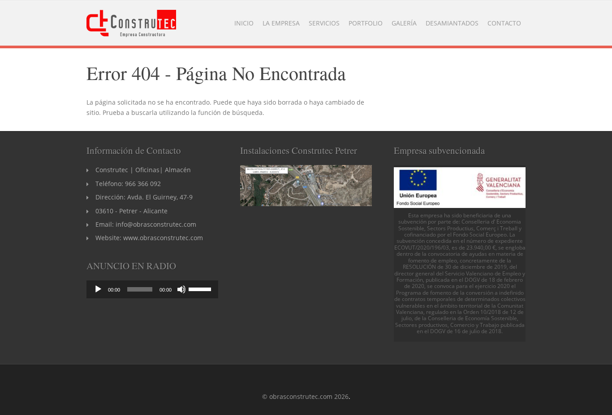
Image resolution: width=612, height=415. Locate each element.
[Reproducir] (98, 289)
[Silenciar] (181, 289)
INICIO (244, 23)
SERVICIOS (324, 23)
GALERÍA (404, 23)
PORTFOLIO (366, 23)
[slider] (201, 288)
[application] (152, 289)
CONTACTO (504, 23)
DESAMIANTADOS (452, 23)
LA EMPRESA (281, 23)
